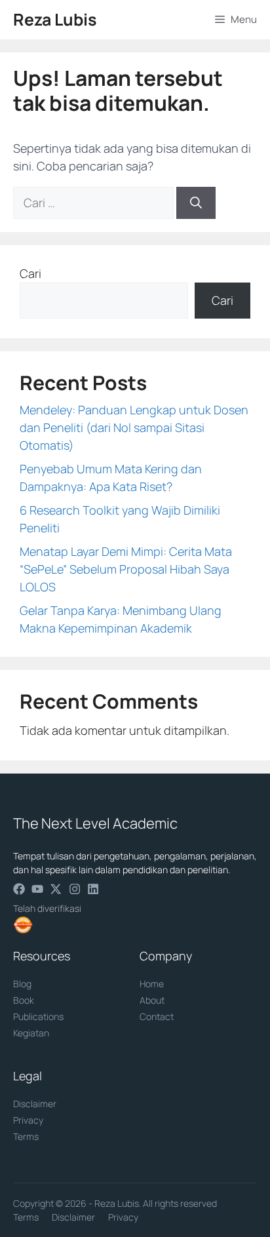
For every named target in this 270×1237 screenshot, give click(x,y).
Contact (157, 1016)
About (152, 1000)
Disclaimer (34, 1103)
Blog (22, 983)
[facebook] (19, 889)
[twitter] (56, 889)
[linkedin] (93, 889)
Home (152, 983)
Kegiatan (31, 1033)
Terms (26, 1136)
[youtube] (37, 889)
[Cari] (196, 203)
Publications (38, 1016)
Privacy (28, 1120)
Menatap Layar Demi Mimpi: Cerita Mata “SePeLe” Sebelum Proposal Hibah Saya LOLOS (126, 569)
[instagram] (75, 889)
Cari (30, 273)
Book (23, 1000)
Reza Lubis (55, 19)
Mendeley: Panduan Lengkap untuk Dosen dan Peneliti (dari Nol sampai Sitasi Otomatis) (134, 427)
